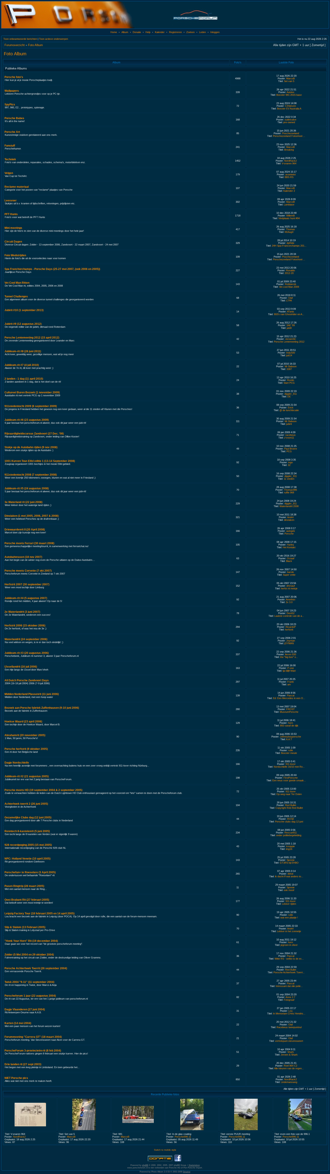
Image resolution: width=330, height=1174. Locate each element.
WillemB (290, 215)
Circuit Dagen (13, 241)
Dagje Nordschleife (16, 762)
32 (289, 465)
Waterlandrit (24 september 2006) (25, 639)
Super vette (289, 574)
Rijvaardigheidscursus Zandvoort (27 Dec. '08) (34, 433)
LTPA (289, 300)
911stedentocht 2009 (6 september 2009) (30, 406)
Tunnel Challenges (16, 296)
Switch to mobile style (165, 1150)
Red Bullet (290, 805)
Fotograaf (289, 999)
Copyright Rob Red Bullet (289, 807)
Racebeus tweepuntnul (289, 1027)
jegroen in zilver (289, 945)
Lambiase (289, 204)
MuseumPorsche (289, 712)
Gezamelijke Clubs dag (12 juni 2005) (27, 817)
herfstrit (289, 629)
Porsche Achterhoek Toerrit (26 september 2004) (35, 968)
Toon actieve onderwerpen (53, 39)
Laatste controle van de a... (289, 616)
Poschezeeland (290, 133)
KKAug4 (289, 232)
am (289, 684)
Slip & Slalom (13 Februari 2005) (24, 927)
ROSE (290, 819)
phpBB (145, 1165)
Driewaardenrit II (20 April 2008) (24, 529)
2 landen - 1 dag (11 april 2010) (23, 378)
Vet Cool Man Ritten (16, 282)
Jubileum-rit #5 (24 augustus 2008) (26, 488)
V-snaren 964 (289, 163)
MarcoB (290, 78)
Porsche (289, 533)
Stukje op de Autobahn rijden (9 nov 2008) (30, 447)
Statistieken (194, 1165)
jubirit (289, 424)
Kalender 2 (289, 190)
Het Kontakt (289, 547)
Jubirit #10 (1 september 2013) (24, 310)
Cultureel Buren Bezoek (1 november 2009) (32, 392)
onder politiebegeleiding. (289, 835)
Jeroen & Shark (289, 1054)
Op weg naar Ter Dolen (289, 794)
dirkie (290, 873)
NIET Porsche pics (16, 1078)
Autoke (290, 92)
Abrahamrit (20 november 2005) (24, 735)
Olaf (290, 297)
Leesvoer (10, 200)
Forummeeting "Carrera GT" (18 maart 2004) (33, 1036)
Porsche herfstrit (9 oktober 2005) (26, 749)
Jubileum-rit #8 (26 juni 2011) (22, 351)
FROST (290, 709)
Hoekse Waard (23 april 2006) (23, 721)
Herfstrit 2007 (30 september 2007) (26, 584)
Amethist (290, 599)
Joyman (290, 640)
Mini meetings (13, 227)
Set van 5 (289, 81)
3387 (289, 369)
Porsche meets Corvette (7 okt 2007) (28, 570)
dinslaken (289, 520)
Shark (290, 1052)
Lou (290, 1010)
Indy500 (290, 352)
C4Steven (290, 106)
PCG (289, 451)
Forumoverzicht (14, 45)
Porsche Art (12, 132)
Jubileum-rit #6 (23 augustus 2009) (26, 419)
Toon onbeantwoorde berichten (20, 39)
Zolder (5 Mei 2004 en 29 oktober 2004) (29, 954)
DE (289, 396)
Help (147, 32)
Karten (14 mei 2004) (17, 1023)
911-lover (291, 764)
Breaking (289, 149)
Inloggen (215, 32)
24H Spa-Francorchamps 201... (289, 245)
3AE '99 (290, 325)
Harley (290, 544)
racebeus (290, 435)
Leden (202, 32)
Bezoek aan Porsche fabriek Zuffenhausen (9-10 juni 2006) (41, 707)
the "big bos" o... (289, 657)
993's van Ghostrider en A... (289, 314)
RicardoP (291, 627)
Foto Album (35, 45)
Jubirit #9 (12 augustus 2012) (23, 323)
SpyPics (9, 104)
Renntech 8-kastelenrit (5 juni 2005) (27, 831)
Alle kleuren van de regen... (289, 1068)
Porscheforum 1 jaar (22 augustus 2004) (30, 995)
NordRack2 (290, 160)
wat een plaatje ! (289, 917)
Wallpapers (11, 90)
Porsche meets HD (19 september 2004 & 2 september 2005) (43, 790)
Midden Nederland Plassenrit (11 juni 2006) (31, 694)
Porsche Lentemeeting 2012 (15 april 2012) (31, 337)
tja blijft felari (289, 670)
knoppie (290, 846)
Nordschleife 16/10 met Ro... (289, 766)
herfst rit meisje (289, 588)
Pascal (290, 695)
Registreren (175, 32)
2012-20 (289, 273)
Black (289, 561)
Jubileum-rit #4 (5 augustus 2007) (25, 598)
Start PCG (289, 382)
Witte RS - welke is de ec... (289, 958)
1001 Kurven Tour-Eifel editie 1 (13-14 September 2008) (39, 461)
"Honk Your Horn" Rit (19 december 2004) (31, 940)
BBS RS (289, 177)
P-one (290, 668)
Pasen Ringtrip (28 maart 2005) (24, 886)
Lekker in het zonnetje (289, 931)
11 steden (289, 478)
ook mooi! (289, 890)
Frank (290, 681)
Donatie (137, 32)
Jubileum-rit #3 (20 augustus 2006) (26, 653)
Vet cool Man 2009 (289, 286)
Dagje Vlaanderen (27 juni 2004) (24, 1009)
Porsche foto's (13, 77)
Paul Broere (290, 448)
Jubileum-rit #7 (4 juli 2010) (21, 365)
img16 (289, 849)
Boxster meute (289, 753)
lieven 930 (290, 654)
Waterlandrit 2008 (289, 506)
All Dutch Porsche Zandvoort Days (26, 680)
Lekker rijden (289, 903)
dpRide (290, 243)
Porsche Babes (14, 118)
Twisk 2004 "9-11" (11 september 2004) (29, 982)
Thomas (290, 229)
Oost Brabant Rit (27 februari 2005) (26, 899)
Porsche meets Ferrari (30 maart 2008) (29, 543)
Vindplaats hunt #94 (289, 218)
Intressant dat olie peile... (289, 986)
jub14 (289, 355)
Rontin (290, 380)
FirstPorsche (291, 777)
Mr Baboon (291, 366)
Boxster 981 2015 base (289, 95)
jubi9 (289, 328)
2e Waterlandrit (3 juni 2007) (22, 611)
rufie (290, 750)
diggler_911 (290, 393)
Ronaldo (290, 270)
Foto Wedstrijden (15, 255)
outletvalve (290, 119)
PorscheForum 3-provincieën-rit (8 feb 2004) (32, 1050)
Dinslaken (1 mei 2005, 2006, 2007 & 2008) (31, 515)
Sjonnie (291, 860)
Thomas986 (290, 489)
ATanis (290, 311)
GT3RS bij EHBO (289, 862)
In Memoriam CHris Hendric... (289, 1013)
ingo (290, 462)
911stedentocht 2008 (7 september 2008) (30, 474)
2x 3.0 (289, 602)
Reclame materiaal (16, 186)
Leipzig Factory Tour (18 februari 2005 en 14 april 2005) (39, 913)
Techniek (10, 159)
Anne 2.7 (290, 997)
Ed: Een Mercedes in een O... (289, 698)
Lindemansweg (289, 1082)
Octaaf (290, 558)
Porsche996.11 (183, 1136)
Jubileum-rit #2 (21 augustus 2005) (26, 776)
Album (124, 32)
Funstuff (9, 145)
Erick (290, 407)
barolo (290, 572)
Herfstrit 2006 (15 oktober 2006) (24, 625)
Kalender (160, 32)
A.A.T (289, 739)
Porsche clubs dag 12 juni (289, 821)
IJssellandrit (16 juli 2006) (20, 666)
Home (113, 32)
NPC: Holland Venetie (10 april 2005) (27, 858)
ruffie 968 (289, 492)
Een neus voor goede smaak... (289, 780)
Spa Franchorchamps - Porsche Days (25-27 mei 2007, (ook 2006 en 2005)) (52, 269)
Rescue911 (290, 832)
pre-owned (289, 122)
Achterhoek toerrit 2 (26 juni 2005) (26, 803)
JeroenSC (290, 339)
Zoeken (190, 32)
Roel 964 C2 (290, 1065)
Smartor (186, 1172)
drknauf (290, 585)
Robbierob (290, 284)
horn (290, 723)
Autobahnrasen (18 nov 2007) (23, 557)
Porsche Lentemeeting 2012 (289, 341)
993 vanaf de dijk (289, 725)
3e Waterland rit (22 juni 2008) (23, 502)
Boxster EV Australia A (289, 108)
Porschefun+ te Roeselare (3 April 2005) (30, 872)
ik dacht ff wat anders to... (289, 876)
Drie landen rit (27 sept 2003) (22, 1064)
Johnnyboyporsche (290, 736)
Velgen (8, 173)
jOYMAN (289, 643)
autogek (290, 531)
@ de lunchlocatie (289, 410)
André (290, 517)
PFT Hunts (11, 214)
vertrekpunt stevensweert (289, 1041)
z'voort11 (289, 437)
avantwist (290, 174)
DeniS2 (291, 613)
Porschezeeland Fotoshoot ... (289, 136)
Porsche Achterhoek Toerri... (289, 972)
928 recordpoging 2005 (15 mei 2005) (28, 845)
